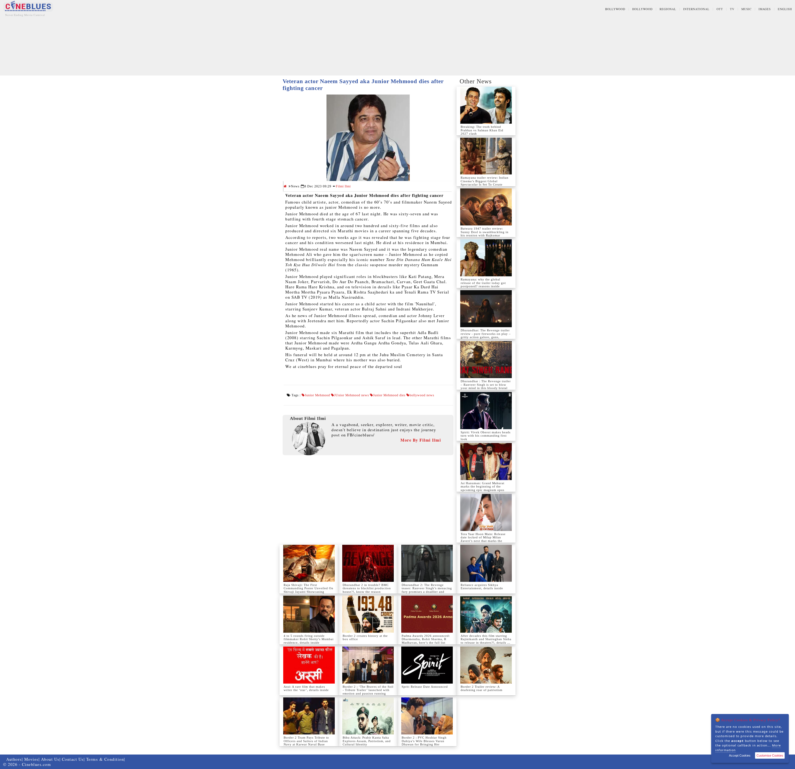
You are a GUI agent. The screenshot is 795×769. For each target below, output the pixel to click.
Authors (14, 759)
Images (765, 9)
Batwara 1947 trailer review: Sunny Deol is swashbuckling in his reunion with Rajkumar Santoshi (484, 234)
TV (732, 9)
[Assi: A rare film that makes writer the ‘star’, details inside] (309, 665)
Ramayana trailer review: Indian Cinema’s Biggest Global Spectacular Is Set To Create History (484, 183)
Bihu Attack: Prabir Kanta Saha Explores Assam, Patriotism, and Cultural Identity (367, 741)
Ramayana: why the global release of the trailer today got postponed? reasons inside (483, 283)
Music (746, 9)
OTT (720, 9)
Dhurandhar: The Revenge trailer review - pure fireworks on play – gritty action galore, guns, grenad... (486, 335)
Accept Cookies (739, 755)
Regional (668, 9)
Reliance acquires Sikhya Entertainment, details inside (482, 586)
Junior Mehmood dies (389, 395)
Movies (31, 759)
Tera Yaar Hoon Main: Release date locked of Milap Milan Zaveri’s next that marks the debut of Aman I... (483, 539)
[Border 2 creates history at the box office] (368, 614)
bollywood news (422, 395)
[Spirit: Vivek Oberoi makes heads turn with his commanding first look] (486, 410)
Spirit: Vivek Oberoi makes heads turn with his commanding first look (486, 436)
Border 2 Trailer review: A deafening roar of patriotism (481, 688)
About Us (50, 759)
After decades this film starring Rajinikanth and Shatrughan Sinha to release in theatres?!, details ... (486, 639)
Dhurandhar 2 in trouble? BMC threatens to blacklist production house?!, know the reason (367, 588)
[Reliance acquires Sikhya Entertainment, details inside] (486, 563)
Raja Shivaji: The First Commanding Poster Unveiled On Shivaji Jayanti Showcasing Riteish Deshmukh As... (308, 590)
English (785, 9)
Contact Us (73, 759)
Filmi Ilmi (343, 186)
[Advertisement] (397, 46)
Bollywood (615, 9)
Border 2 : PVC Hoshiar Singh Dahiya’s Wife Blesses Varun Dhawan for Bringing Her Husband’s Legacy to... (424, 743)
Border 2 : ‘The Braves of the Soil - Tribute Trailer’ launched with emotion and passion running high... (368, 692)
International (696, 9)
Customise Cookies (769, 755)
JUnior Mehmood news (351, 395)
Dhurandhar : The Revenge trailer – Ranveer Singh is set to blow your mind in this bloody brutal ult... (486, 386)
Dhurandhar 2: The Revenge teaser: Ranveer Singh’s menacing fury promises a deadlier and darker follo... (427, 590)
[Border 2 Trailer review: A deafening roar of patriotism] (486, 665)
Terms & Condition (105, 759)
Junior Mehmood (317, 395)
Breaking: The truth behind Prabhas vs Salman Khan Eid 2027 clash (482, 130)
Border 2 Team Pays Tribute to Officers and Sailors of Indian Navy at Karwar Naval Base (306, 741)
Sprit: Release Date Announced (425, 686)
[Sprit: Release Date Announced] (427, 665)
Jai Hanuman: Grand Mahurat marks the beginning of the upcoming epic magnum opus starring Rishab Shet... (482, 488)
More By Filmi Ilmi (420, 440)
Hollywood (642, 9)
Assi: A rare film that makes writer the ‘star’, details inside (306, 688)
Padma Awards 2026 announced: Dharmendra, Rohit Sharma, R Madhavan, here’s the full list (426, 639)
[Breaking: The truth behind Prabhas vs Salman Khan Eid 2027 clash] (486, 105)
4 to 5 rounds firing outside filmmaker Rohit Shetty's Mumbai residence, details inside (309, 639)
